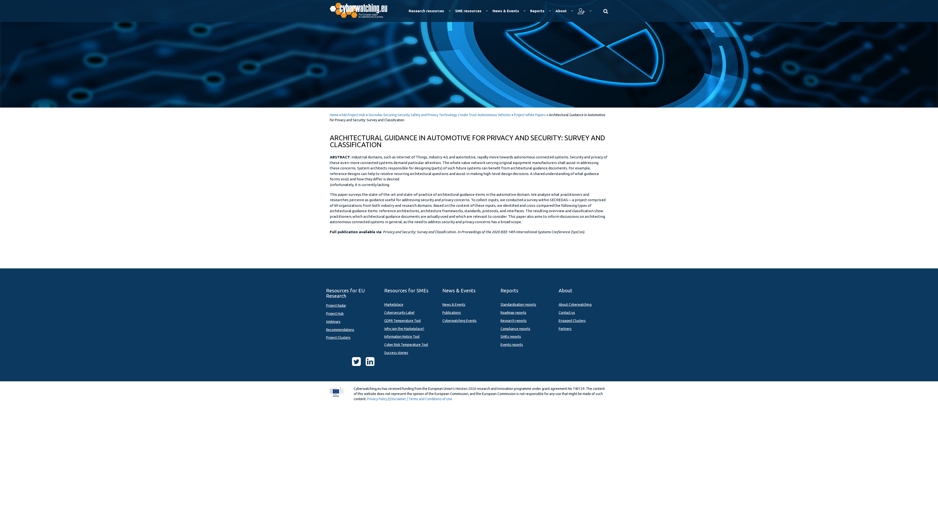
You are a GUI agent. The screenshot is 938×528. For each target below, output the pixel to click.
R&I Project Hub (353, 115)
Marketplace (393, 305)
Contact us (567, 313)
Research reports (514, 321)
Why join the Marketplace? (404, 329)
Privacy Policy (377, 399)
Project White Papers (530, 115)
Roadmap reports (513, 313)
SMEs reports (511, 337)
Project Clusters (338, 338)
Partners (565, 329)
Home (334, 115)
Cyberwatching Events (459, 321)
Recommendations (340, 330)
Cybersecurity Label (399, 313)
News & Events (453, 305)
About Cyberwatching (575, 305)
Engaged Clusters (572, 321)
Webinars (333, 322)
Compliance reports (515, 329)
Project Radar (336, 306)
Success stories (396, 353)
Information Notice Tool (402, 337)
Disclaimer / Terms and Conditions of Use (421, 399)
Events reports (512, 345)
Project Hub (335, 314)
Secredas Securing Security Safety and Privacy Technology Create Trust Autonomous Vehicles (439, 115)
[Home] (362, 10)
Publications (451, 313)
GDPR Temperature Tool (402, 321)
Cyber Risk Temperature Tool (406, 345)
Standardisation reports (518, 305)
